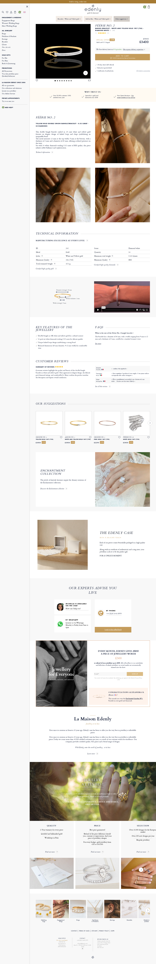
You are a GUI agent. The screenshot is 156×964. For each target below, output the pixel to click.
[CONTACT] (20, 12)
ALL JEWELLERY (7, 30)
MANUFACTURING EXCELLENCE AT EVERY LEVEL (60, 240)
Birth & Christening (8, 63)
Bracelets (5, 41)
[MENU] (27, 7)
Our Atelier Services (8, 93)
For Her (4, 58)
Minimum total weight (103, 256)
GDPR (112, 931)
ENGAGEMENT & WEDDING (11, 17)
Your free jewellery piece (10, 75)
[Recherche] (4, 12)
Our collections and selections (12, 88)
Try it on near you (8, 101)
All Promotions (7, 71)
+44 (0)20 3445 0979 (114, 613)
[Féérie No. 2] (63, 51)
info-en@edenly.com (82, 943)
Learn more (91, 754)
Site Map (94, 931)
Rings (4, 33)
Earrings (5, 39)
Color (38, 256)
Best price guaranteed (104, 68)
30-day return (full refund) (105, 65)
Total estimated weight (44, 264)
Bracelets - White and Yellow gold (69, 18)
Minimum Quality (43, 260)
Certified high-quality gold (45, 269)
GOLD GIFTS (6, 55)
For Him (5, 60)
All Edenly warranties (143, 71)
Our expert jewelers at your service (126, 96)
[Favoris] (8, 12)
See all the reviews (101, 386)
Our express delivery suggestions (133, 49)
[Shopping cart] (16, 12)
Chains (4, 44)
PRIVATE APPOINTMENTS (11, 98)
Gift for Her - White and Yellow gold (98, 18)
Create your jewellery (9, 91)
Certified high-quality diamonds (104, 265)
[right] (85, 73)
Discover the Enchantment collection (52, 489)
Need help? (9, 107)
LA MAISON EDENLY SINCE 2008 (13, 82)
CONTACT (74, 931)
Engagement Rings (8, 20)
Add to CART (123, 57)
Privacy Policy (104, 931)
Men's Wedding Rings (9, 26)
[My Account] (12, 12)
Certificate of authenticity (105, 71)
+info (118, 679)
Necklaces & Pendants (9, 36)
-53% (112, 40)
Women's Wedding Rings (10, 23)
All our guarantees (8, 85)
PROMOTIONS (7, 68)
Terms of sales (84, 931)
